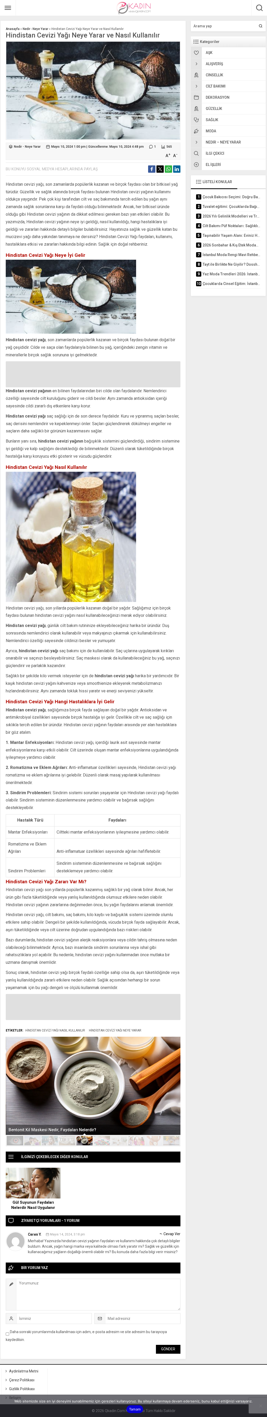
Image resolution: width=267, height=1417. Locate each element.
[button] (15, 1140)
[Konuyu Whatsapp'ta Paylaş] (168, 169)
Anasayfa (13, 29)
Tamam (135, 1409)
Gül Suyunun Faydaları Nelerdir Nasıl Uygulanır (33, 1205)
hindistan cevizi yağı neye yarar (115, 1030)
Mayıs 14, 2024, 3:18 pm (67, 1234)
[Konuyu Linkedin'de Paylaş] (176, 169)
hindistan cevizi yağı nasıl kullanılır (55, 1030)
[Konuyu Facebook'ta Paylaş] (151, 169)
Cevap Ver (171, 1234)
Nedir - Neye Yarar (35, 29)
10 (171, 1140)
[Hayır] (260, 1405)
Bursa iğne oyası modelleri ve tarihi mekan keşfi (54, 1129)
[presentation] (13, 1081)
